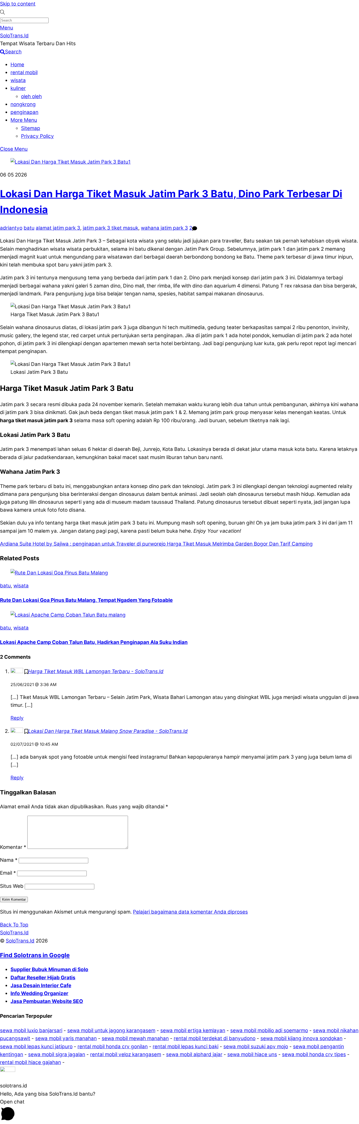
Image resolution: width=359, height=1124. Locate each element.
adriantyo (11, 228)
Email (8, 873)
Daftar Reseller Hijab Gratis (43, 978)
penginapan (24, 112)
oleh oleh (31, 96)
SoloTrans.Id (20, 941)
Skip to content (17, 4)
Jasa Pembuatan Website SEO (47, 1001)
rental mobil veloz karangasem (125, 1054)
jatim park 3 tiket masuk (110, 228)
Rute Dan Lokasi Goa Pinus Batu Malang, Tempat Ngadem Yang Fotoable (86, 600)
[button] (179, 1074)
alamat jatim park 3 (58, 228)
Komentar (13, 847)
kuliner (18, 88)
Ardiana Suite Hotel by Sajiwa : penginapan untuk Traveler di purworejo (83, 544)
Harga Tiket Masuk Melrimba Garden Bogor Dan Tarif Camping (239, 544)
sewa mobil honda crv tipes (314, 1054)
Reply (17, 718)
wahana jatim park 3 (164, 228)
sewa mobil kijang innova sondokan (301, 1038)
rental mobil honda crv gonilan (113, 1047)
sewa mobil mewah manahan (135, 1038)
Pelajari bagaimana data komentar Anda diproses (190, 912)
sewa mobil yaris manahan (66, 1038)
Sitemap (30, 128)
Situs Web (11, 886)
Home (17, 65)
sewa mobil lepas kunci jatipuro (36, 1047)
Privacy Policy (37, 136)
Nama (8, 860)
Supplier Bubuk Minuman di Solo (49, 969)
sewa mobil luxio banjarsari (31, 1030)
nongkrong (23, 104)
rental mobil (24, 72)
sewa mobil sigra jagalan (56, 1054)
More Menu (24, 120)
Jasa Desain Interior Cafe (41, 985)
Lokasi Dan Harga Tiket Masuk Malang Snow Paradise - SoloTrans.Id (108, 731)
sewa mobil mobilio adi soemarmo (269, 1030)
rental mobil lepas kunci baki (185, 1047)
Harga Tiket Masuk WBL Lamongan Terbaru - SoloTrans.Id (95, 671)
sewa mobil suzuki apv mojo (255, 1047)
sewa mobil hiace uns (252, 1054)
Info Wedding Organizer (39, 993)
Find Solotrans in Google (35, 955)
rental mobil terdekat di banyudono (214, 1038)
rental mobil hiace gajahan (30, 1062)
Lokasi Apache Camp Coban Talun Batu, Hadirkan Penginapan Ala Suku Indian (94, 642)
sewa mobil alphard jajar (194, 1054)
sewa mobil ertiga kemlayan (192, 1030)
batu (29, 228)
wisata (18, 80)
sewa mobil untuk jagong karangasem (111, 1030)
